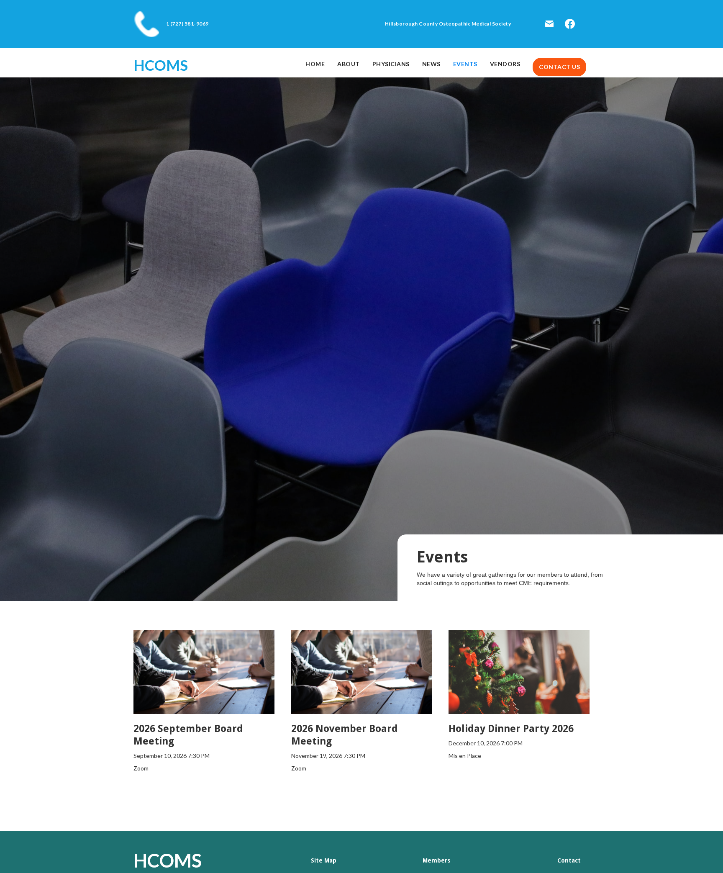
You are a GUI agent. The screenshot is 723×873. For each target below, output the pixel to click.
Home (315, 63)
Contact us (559, 66)
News (431, 63)
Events (465, 63)
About (348, 63)
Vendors (505, 63)
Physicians (391, 63)
